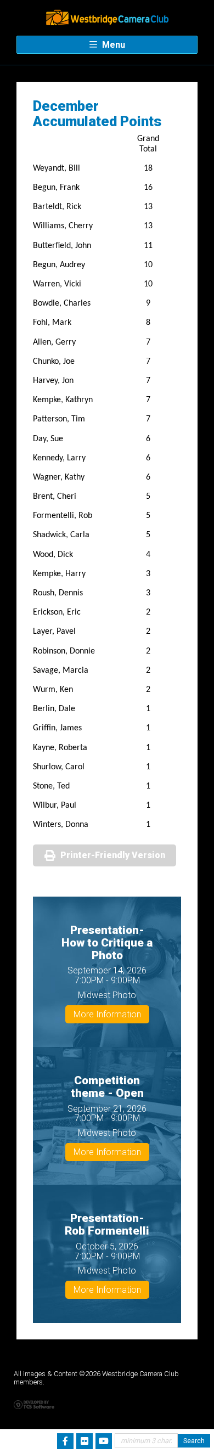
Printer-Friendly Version (112, 855)
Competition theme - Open (107, 1087)
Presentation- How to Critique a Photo (107, 942)
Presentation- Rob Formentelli (107, 1224)
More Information (107, 1014)
